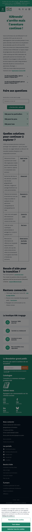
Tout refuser (16, 524)
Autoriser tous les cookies (16, 529)
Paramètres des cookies (16, 520)
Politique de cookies (7, 516)
